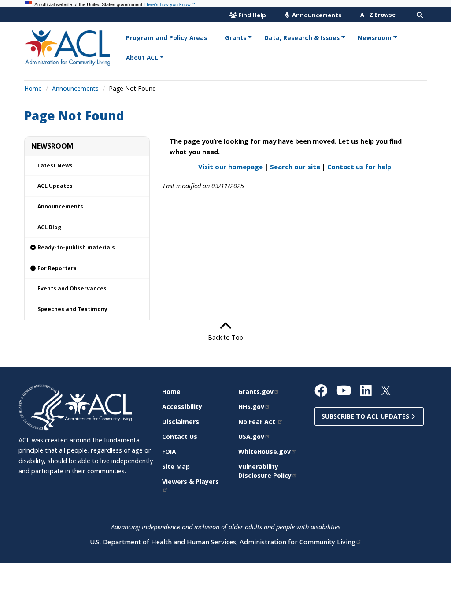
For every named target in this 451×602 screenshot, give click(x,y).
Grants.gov (256, 391)
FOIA (169, 451)
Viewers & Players (190, 481)
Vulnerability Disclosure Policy (265, 470)
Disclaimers (180, 421)
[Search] (419, 14)
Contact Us (179, 436)
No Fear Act (257, 421)
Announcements (316, 15)
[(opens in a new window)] (41, 406)
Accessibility (182, 406)
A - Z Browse (378, 15)
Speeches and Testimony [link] (72, 309)
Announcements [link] (60, 206)
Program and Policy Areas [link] (166, 37)
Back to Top (225, 337)
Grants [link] (235, 37)
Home (33, 88)
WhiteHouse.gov (264, 451)
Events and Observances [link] (72, 288)
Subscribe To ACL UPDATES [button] (366, 416)
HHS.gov (251, 406)
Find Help (252, 15)
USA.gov (251, 436)
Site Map (176, 466)
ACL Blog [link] (49, 227)
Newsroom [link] (375, 37)
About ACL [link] (142, 57)
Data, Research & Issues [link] (302, 37)
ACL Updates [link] (55, 186)
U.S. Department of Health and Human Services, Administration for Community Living (222, 541)
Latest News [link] (55, 165)
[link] (87, 248)
